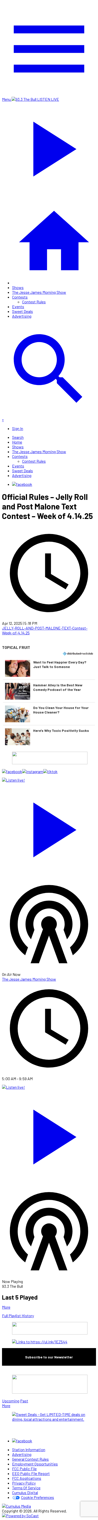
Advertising (21, 316)
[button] (49, 668)
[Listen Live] (49, 827)
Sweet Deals (22, 311)
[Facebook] (22, 484)
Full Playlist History (18, 1315)
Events (18, 306)
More (6, 1307)
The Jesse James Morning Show (39, 292)
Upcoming (10, 1400)
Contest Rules (34, 301)
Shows (18, 287)
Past (24, 1400)
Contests (20, 297)
